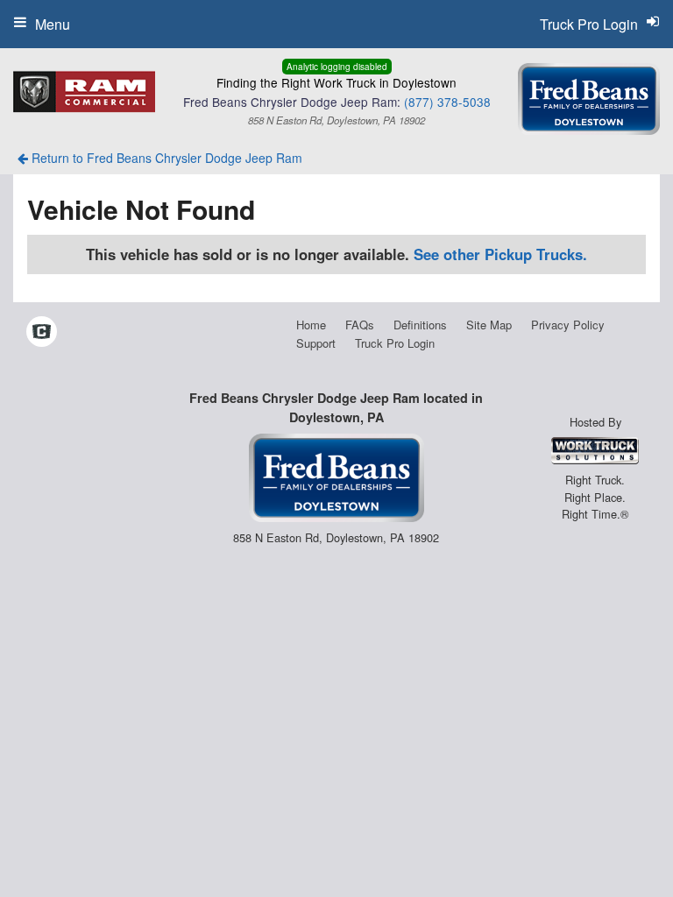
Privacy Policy (568, 324)
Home (311, 324)
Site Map (489, 324)
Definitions (420, 324)
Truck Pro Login (395, 343)
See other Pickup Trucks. (500, 254)
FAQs (359, 324)
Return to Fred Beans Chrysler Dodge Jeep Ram (165, 157)
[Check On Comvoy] (41, 333)
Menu (52, 24)
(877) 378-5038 (447, 101)
